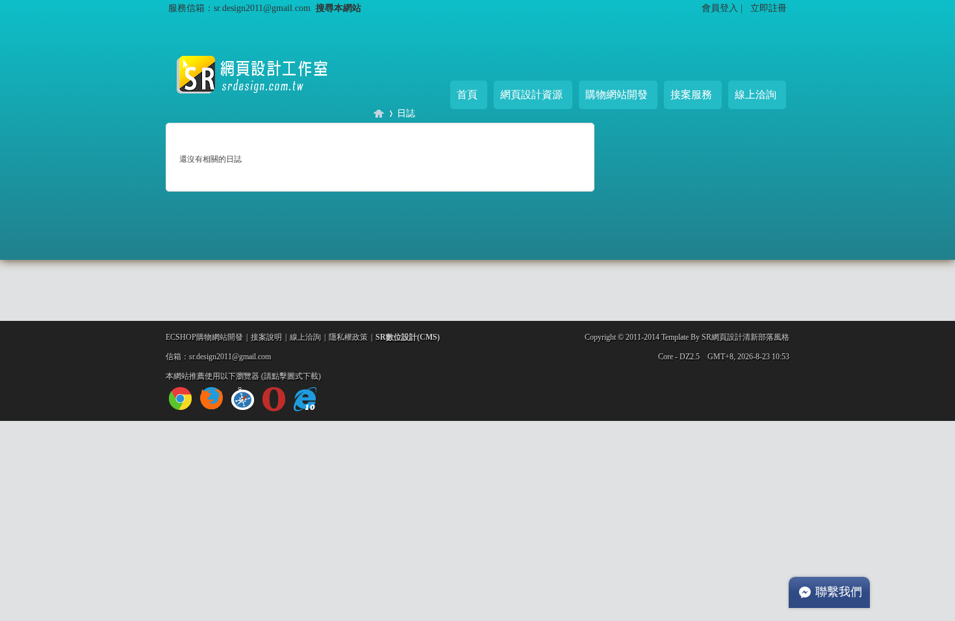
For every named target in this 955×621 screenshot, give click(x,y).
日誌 (406, 113)
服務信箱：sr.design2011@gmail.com (239, 8)
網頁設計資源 (531, 94)
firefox (211, 398)
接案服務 (691, 94)
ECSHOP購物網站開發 (204, 337)
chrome (180, 398)
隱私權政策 (348, 337)
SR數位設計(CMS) (408, 337)
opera (273, 399)
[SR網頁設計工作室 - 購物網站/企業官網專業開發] (263, 103)
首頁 (467, 94)
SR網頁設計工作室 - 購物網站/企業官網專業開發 (379, 113)
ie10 (305, 399)
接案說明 (266, 337)
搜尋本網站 (338, 8)
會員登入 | (723, 8)
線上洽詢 (755, 94)
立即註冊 (768, 8)
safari (242, 398)
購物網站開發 (616, 94)
